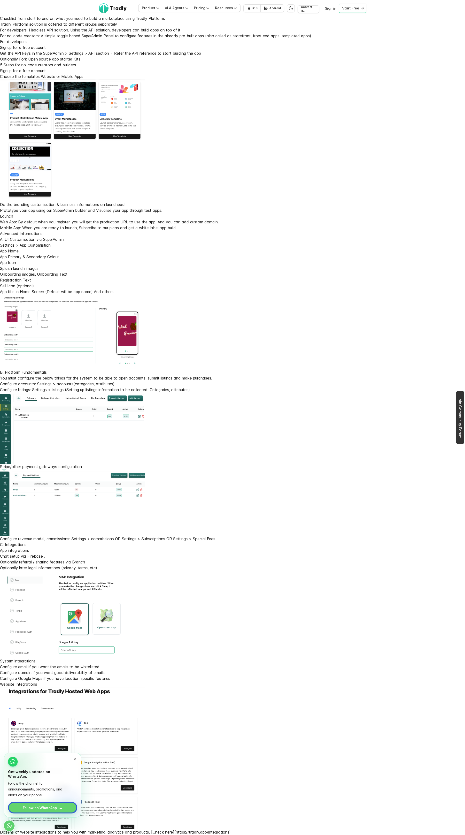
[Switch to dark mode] (291, 8)
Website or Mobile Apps (62, 76)
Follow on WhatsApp (43, 807)
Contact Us (306, 9)
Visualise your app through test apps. (129, 210)
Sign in (330, 8)
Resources (224, 8)
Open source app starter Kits (54, 59)
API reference (144, 53)
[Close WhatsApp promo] (74, 759)
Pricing (199, 8)
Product (148, 8)
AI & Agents (174, 8)
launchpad (115, 204)
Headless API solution (48, 30)
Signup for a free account (23, 47)
